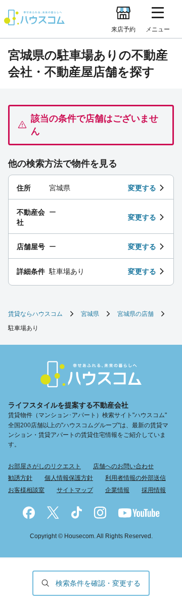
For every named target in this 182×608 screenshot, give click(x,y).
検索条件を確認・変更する (98, 583)
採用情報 (154, 490)
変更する (142, 188)
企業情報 (117, 490)
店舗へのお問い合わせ (123, 466)
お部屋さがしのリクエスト (44, 466)
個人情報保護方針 (68, 477)
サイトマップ (75, 490)
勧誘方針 (20, 477)
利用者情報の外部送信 (135, 477)
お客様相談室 (26, 490)
